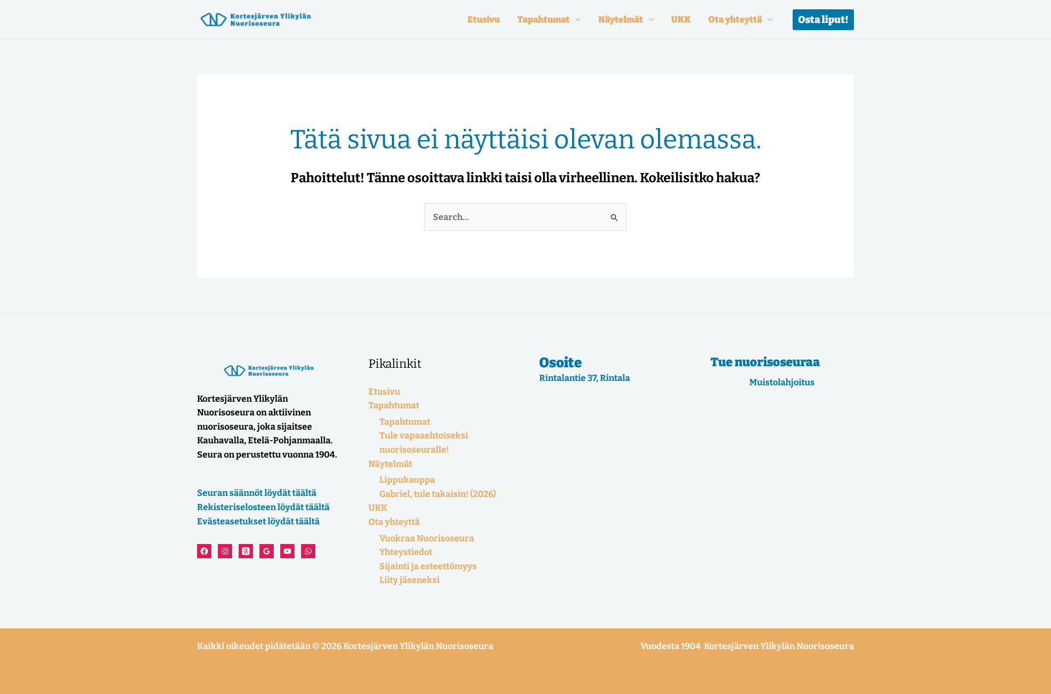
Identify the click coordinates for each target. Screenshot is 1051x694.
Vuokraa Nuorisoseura (426, 538)
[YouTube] (287, 551)
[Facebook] (204, 551)
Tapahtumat (543, 19)
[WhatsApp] (308, 551)
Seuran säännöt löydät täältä (256, 493)
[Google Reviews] (266, 551)
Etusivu (483, 19)
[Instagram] (225, 551)
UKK (681, 19)
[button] (575, 19)
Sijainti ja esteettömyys (428, 566)
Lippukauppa (407, 480)
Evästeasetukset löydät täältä (258, 521)
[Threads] (246, 551)
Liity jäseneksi (409, 580)
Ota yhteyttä (735, 19)
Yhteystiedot (405, 552)
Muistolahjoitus (782, 382)
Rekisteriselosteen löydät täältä (263, 507)
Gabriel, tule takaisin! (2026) (437, 494)
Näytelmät (620, 19)
